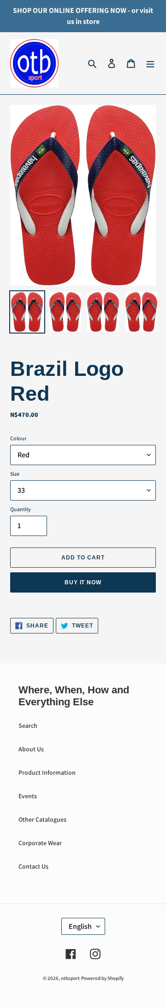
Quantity (20, 509)
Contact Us (33, 866)
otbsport (70, 978)
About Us (31, 749)
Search (27, 725)
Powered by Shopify (102, 978)
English (80, 926)
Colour (18, 438)
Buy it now (83, 582)
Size (14, 473)
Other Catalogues (42, 819)
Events (27, 796)
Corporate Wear (40, 843)
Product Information (47, 772)
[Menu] (150, 63)
